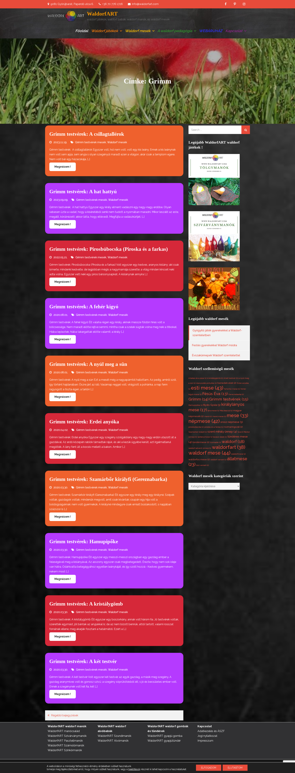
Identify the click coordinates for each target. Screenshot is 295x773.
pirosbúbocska (196, 427)
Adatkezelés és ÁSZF (211, 731)
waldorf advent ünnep (199, 448)
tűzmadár (215, 442)
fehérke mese (232, 389)
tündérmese (201, 442)
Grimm (198, 399)
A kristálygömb (215, 378)
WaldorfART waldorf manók (67, 726)
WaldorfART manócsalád (64, 731)
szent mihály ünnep (222, 431)
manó (208, 416)
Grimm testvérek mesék (90, 142)
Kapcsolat (233, 31)
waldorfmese (238, 454)
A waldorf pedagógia (174, 31)
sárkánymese (205, 437)
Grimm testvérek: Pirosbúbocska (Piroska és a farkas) (108, 249)
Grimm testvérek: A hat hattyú (83, 191)
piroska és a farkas (213, 427)
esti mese (207, 388)
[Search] (245, 129)
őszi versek (202, 465)
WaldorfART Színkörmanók (65, 750)
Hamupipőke (195, 405)
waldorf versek (218, 460)
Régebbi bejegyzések (64, 715)
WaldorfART (102, 14)
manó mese (219, 416)
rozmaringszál (233, 427)
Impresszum (205, 740)
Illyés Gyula (212, 404)
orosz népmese (231, 421)
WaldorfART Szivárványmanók (67, 735)
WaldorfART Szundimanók (114, 735)
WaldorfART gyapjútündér (164, 740)
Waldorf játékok (104, 31)
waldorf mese (209, 453)
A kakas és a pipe (197, 378)
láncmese (213, 411)
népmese (204, 421)
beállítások (134, 769)
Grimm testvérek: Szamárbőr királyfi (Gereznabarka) (108, 479)
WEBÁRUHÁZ (210, 31)
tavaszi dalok (220, 437)
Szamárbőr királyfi (197, 432)
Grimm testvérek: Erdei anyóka (84, 421)
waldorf (233, 441)
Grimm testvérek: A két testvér (83, 661)
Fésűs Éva (215, 393)
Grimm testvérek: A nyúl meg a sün (88, 364)
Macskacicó (226, 411)
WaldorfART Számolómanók (66, 745)
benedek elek (226, 383)
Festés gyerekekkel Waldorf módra (214, 345)
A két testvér (231, 378)
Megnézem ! (62, 166)
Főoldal (81, 31)
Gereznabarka (236, 394)
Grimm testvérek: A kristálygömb (86, 604)
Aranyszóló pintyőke (206, 383)
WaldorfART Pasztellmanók (65, 740)
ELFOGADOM (208, 767)
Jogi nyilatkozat (207, 735)
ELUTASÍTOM (235, 767)
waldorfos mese (199, 459)
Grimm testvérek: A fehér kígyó (83, 306)
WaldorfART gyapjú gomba (165, 735)
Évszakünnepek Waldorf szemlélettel (216, 355)
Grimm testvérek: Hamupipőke (83, 541)
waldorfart (228, 447)
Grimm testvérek (228, 399)
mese (237, 415)
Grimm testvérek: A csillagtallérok (86, 134)
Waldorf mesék (138, 31)
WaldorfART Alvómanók (113, 740)
